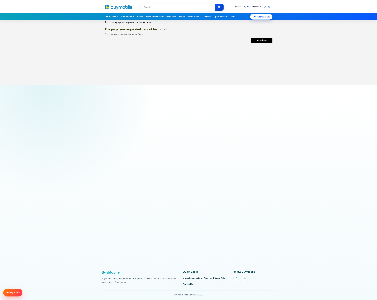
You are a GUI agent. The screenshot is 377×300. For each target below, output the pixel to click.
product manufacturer (192, 278)
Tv (231, 17)
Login (264, 6)
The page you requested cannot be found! (131, 22)
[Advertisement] (188, 179)
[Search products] (219, 7)
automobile (126, 17)
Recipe (181, 17)
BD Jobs (112, 17)
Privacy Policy (219, 278)
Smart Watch (193, 17)
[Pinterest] (244, 278)
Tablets (207, 17)
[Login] (268, 6)
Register (255, 6)
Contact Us (188, 284)
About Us (208, 278)
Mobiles (170, 17)
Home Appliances (153, 17)
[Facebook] (236, 278)
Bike (139, 17)
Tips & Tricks (219, 17)
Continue (262, 40)
